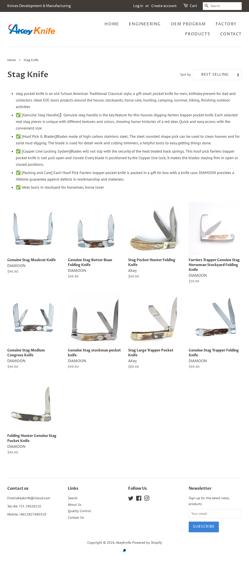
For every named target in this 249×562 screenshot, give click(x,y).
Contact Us (76, 517)
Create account (164, 6)
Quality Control (79, 511)
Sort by (185, 74)
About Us (74, 504)
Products (197, 34)
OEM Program (188, 24)
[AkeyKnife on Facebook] (139, 499)
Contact (231, 34)
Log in (138, 6)
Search (73, 498)
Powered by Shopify (147, 542)
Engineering (145, 24)
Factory (226, 24)
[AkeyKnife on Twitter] (130, 499)
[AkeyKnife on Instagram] (146, 499)
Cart (193, 6)
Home (112, 24)
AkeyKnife (123, 542)
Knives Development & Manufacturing (39, 6)
